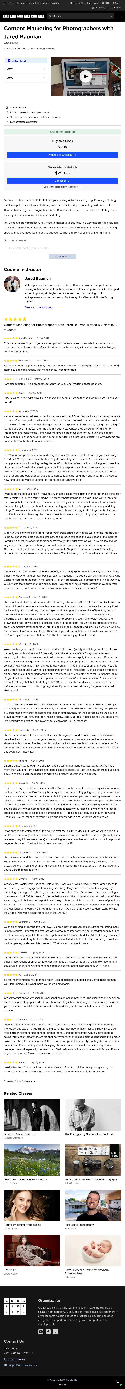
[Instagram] (55, 1331)
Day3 (10, 78)
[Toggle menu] (119, 16)
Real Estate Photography (79, 1225)
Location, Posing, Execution (20, 1134)
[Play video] (86, 76)
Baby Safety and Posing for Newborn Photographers (87, 1271)
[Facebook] (48, 1331)
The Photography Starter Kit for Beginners (90, 1134)
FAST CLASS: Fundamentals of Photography (91, 1179)
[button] (117, 1381)
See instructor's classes (39, 307)
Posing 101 (10, 1270)
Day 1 (10, 69)
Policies (62, 1384)
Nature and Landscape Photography (25, 1179)
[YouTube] (41, 1331)
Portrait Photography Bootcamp (22, 1225)
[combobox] (80, 16)
